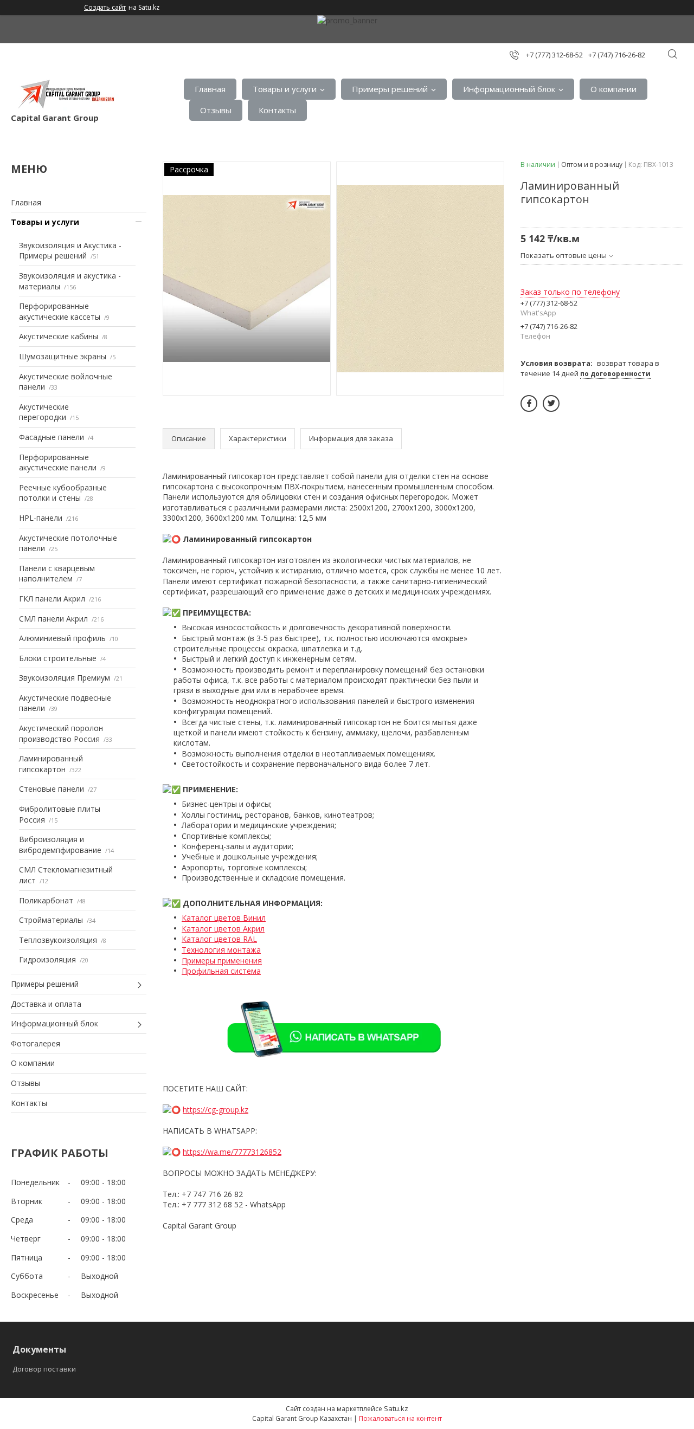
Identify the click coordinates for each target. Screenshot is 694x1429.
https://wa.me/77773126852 (232, 1152)
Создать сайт (105, 7)
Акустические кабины (58, 336)
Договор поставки (44, 1369)
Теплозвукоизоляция (58, 940)
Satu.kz (396, 1408)
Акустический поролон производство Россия (61, 733)
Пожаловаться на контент (400, 1418)
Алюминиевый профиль (62, 638)
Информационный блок (509, 88)
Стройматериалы (51, 920)
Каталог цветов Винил (224, 918)
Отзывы (216, 110)
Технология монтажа (221, 950)
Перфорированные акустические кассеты (59, 311)
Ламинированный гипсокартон (51, 763)
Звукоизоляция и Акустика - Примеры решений (70, 250)
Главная (210, 88)
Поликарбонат (46, 900)
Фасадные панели (51, 437)
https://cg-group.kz (215, 1109)
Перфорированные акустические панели (58, 462)
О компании (613, 88)
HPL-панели (40, 518)
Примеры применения (222, 960)
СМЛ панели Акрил (53, 618)
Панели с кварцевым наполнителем (57, 573)
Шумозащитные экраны (62, 356)
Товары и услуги (285, 88)
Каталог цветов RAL (219, 939)
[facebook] (528, 403)
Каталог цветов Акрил (223, 928)
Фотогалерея (35, 1043)
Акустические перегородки (44, 412)
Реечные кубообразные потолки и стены (63, 492)
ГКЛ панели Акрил (52, 598)
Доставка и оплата (46, 1004)
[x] (551, 403)
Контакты (277, 110)
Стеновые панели (51, 789)
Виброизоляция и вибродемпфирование (60, 844)
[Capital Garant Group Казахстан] (65, 94)
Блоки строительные (58, 658)
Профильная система (221, 971)
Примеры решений (390, 88)
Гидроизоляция (47, 959)
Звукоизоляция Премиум (64, 678)
